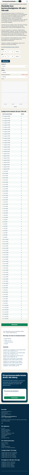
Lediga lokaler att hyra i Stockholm (9, 452)
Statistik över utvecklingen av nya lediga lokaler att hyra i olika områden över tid (14, 353)
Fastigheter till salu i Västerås (8, 466)
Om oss (3, 428)
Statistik (3, 445)
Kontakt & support (5, 429)
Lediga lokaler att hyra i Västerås (8, 457)
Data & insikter (4, 442)
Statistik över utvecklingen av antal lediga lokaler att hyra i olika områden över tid (14, 350)
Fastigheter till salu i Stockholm (8, 461)
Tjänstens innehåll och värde (7, 433)
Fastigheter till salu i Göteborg (8, 463)
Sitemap (3, 436)
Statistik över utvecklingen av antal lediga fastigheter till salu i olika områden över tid (12, 359)
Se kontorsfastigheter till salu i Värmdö (10, 47)
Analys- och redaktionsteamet (8, 447)
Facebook (2, 423)
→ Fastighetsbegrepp (8, 341)
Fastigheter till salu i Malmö (7, 464)
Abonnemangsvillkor (6, 430)
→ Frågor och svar (7, 340)
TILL (2, 54)
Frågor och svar (4, 443)
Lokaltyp (3, 64)
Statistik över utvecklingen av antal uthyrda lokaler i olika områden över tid (13, 356)
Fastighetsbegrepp (5, 446)
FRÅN (2, 49)
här (16, 332)
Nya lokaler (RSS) (5, 437)
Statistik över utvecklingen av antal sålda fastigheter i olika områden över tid (12, 365)
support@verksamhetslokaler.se (9, 416)
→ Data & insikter (7, 338)
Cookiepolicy (4, 435)
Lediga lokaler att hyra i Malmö (8, 454)
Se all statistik (4, 4)
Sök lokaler (14, 324)
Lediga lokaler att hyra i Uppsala (8, 455)
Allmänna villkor (4, 431)
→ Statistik (5, 343)
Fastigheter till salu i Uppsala (7, 465)
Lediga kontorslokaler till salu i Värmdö (18, 4)
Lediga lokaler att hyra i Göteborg (9, 453)
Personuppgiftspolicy (6, 434)
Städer (3, 70)
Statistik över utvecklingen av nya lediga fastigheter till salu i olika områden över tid (12, 362)
